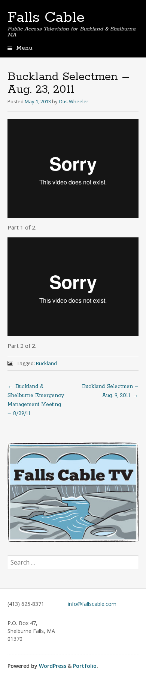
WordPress (52, 665)
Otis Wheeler (73, 101)
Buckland (46, 363)
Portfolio (85, 665)
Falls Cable (46, 17)
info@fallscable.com (92, 603)
